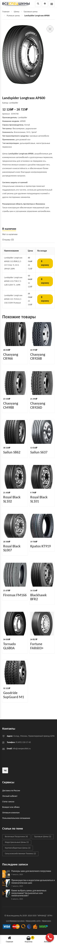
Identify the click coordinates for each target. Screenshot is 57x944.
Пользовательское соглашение (16, 818)
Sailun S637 (38, 452)
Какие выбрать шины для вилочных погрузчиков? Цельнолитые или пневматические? (28, 893)
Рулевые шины (13, 16)
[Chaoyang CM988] (15, 383)
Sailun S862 (11, 452)
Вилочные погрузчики (16, 837)
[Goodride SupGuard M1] (15, 673)
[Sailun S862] (15, 432)
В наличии (9, 228)
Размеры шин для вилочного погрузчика (31, 871)
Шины (16, 12)
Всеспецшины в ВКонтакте (5, 770)
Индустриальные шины (17, 842)
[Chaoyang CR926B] (42, 334)
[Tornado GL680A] (15, 624)
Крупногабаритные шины (17, 848)
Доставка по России (11, 791)
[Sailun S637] (42, 432)
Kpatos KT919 (40, 546)
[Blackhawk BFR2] (42, 575)
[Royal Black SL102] (15, 477)
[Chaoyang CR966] (15, 334)
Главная (5, 12)
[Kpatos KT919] (42, 526)
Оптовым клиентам (10, 813)
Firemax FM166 (15, 595)
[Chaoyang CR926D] (42, 383)
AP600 (23, 121)
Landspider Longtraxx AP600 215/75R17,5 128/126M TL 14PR (13, 281)
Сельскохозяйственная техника (20, 854)
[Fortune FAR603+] (42, 624)
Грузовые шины (31, 12)
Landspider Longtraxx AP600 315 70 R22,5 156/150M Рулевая (13, 299)
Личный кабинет (9, 796)
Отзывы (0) (8, 240)
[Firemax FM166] (15, 575)
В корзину (45, 263)
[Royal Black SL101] (42, 477)
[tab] (28, 229)
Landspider (22, 117)
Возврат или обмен (10, 807)
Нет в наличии (9, 234)
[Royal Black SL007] (15, 526)
